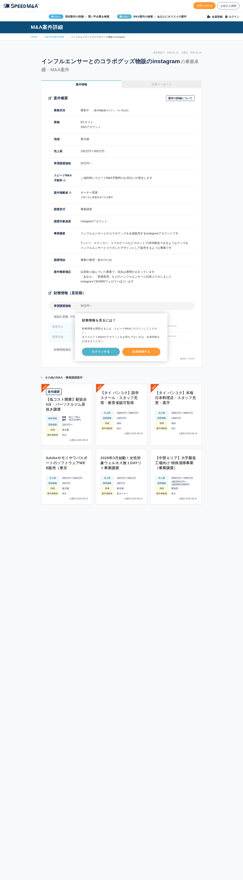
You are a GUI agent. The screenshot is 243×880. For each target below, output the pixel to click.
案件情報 (81, 84)
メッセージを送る (105, 873)
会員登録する (141, 351)
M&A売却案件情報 (54, 37)
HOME (34, 37)
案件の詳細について (180, 98)
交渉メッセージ (161, 84)
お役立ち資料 (228, 5)
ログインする (101, 351)
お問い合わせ (205, 5)
